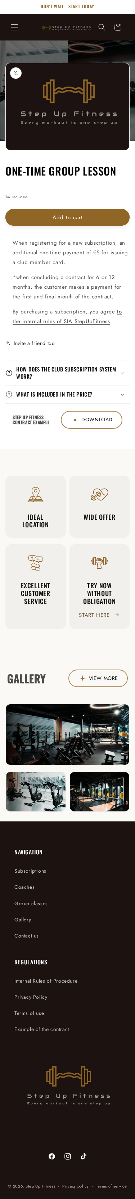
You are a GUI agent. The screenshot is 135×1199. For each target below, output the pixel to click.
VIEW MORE (103, 678)
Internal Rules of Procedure (45, 980)
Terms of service (111, 1186)
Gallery (22, 919)
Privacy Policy (30, 997)
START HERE (94, 615)
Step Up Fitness (40, 1186)
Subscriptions (30, 870)
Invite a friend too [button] (34, 343)
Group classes (31, 903)
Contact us (26, 935)
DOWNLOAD (97, 419)
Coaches (24, 887)
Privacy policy (75, 1186)
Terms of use (29, 1013)
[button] (14, 27)
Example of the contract (41, 1029)
